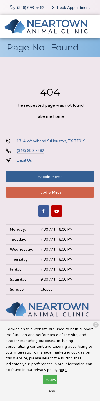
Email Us (24, 160)
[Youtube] (56, 211)
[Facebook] (43, 211)
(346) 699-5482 (30, 150)
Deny (50, 391)
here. (63, 369)
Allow (51, 379)
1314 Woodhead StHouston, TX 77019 (51, 141)
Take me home (50, 116)
